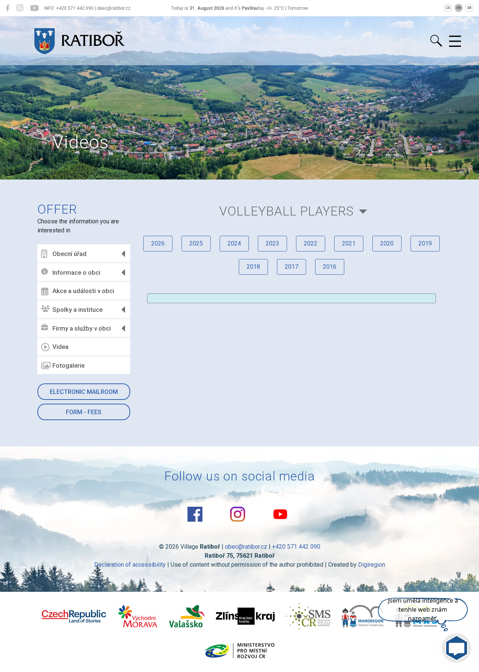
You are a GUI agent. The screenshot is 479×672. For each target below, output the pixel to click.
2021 (349, 243)
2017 (291, 266)
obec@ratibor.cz (246, 546)
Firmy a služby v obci (81, 328)
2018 (253, 266)
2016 (329, 266)
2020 (387, 243)
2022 (310, 243)
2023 (272, 243)
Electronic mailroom (84, 391)
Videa (60, 346)
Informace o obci (76, 272)
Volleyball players (286, 211)
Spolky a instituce (77, 309)
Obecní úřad (69, 253)
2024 (234, 243)
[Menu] (455, 41)
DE (469, 8)
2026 (158, 243)
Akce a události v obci (83, 291)
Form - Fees (83, 412)
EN (459, 8)
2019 (425, 243)
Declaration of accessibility (130, 564)
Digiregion (371, 564)
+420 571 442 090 (296, 546)
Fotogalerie (68, 365)
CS (448, 8)
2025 (196, 243)
